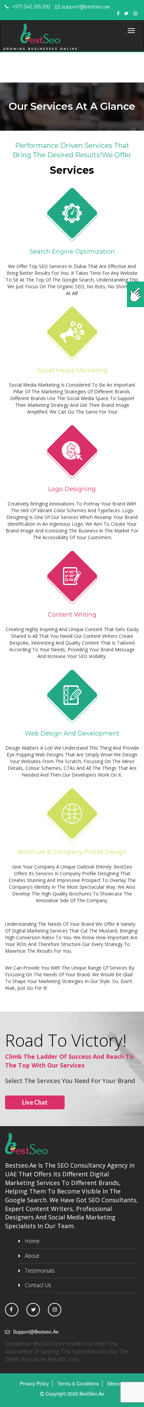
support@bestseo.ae (86, 7)
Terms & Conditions (78, 1383)
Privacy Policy (34, 1383)
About (32, 1255)
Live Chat (35, 1102)
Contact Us (38, 1285)
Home (32, 1241)
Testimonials (40, 1270)
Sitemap (116, 1383)
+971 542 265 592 (30, 7)
